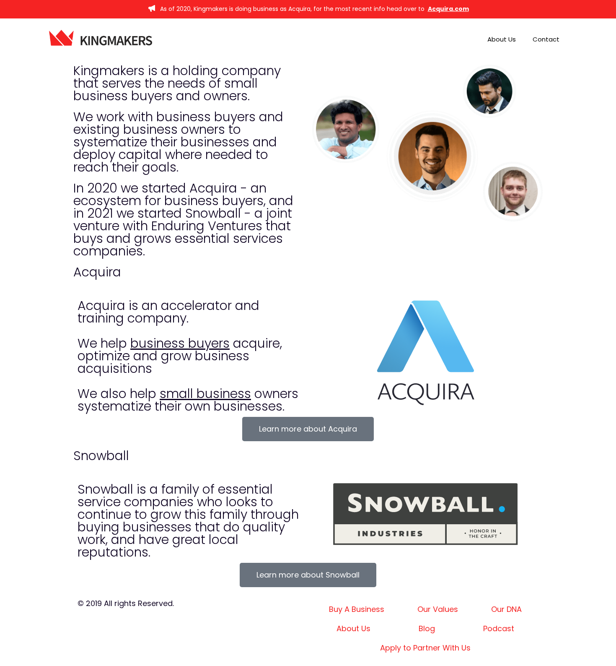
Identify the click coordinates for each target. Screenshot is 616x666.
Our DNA (506, 609)
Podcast (498, 628)
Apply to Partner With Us (425, 648)
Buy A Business (356, 609)
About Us (501, 39)
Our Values (437, 609)
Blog (427, 628)
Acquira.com (448, 9)
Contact (546, 39)
